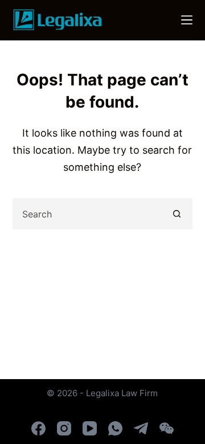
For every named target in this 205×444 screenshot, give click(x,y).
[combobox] (88, 213)
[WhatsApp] (115, 428)
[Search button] (176, 213)
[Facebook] (38, 428)
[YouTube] (90, 428)
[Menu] (186, 20)
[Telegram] (141, 428)
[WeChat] (166, 428)
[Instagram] (64, 428)
